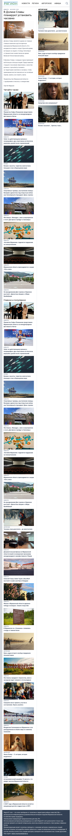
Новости (26, 3)
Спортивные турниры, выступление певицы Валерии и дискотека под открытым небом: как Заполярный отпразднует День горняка (18, 193)
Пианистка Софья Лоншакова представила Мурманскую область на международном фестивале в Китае (18, 114)
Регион (35, 3)
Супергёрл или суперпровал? (47, 103)
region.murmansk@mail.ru (20, 834)
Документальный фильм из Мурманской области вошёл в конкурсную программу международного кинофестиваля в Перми (18, 554)
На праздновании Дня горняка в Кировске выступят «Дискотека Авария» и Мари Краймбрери (18, 294)
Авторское (47, 3)
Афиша (57, 3)
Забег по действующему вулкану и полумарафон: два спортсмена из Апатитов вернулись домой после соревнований (18, 141)
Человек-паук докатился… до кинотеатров (18, 529)
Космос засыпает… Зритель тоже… (50, 126)
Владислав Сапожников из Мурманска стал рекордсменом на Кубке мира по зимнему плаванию (18, 729)
